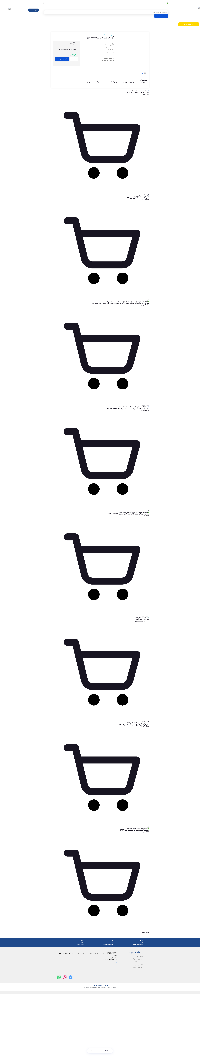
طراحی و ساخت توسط (100, 985)
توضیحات (141, 72)
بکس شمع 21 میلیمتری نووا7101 (137, 198)
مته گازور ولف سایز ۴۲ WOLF (138, 92)
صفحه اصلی (107, 1051)
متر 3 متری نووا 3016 (141, 619)
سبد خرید (98, 1051)
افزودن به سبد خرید (62, 59)
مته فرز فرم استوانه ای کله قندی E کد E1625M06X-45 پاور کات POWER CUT (120, 303)
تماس (91, 1051)
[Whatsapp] (59, 977)
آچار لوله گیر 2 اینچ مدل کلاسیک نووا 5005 (134, 725)
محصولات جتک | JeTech (108, 35)
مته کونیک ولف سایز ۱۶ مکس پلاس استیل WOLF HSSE (128, 514)
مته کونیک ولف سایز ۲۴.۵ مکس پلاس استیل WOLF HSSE (128, 408)
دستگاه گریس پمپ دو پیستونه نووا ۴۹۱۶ (134, 830)
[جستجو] (161, 16)
